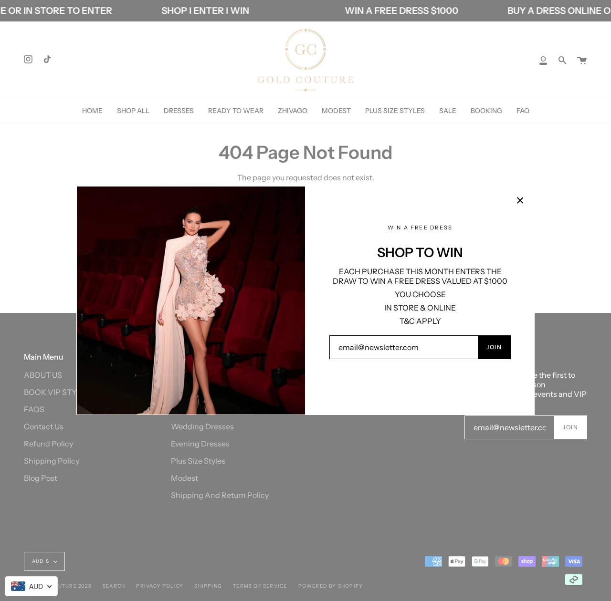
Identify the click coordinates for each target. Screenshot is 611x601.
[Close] (520, 200)
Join (494, 347)
